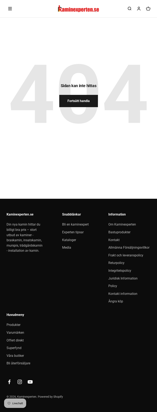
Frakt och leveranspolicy (125, 255)
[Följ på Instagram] (19, 382)
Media (66, 247)
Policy (112, 286)
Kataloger (69, 240)
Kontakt (114, 240)
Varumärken (15, 333)
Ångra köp (115, 301)
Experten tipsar (73, 232)
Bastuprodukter (119, 232)
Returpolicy (116, 263)
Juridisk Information (123, 278)
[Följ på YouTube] (30, 382)
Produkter (13, 325)
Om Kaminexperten (122, 224)
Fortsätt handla (78, 101)
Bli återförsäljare (18, 363)
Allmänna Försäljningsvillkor (128, 247)
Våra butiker (15, 356)
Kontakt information (122, 294)
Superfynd (14, 348)
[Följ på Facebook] (9, 382)
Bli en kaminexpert (75, 224)
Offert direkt (15, 340)
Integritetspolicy (119, 271)
